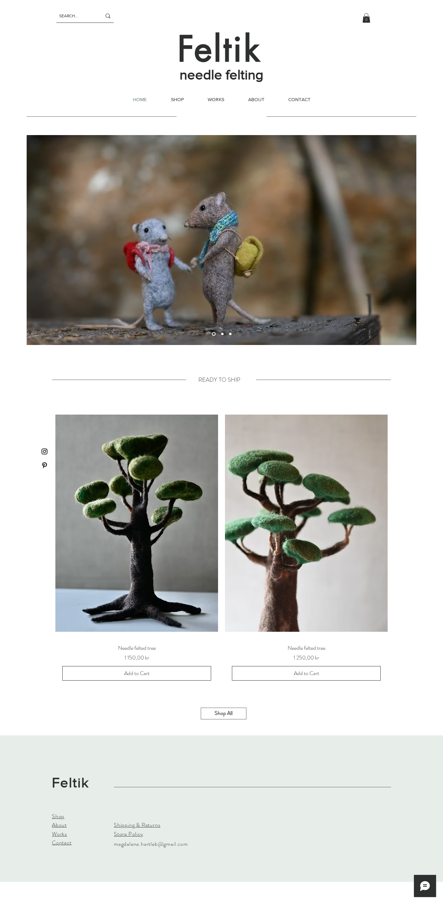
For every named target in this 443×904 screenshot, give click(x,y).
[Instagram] (44, 451)
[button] (366, 18)
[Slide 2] (222, 334)
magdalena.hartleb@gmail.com (151, 844)
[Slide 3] (230, 334)
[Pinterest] (44, 465)
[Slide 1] (214, 334)
